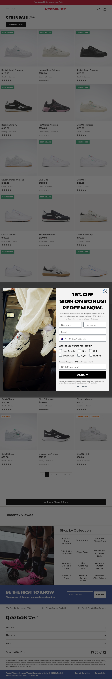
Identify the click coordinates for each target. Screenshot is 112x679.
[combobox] (63, 338)
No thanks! (82, 386)
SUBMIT (82, 374)
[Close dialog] (105, 291)
